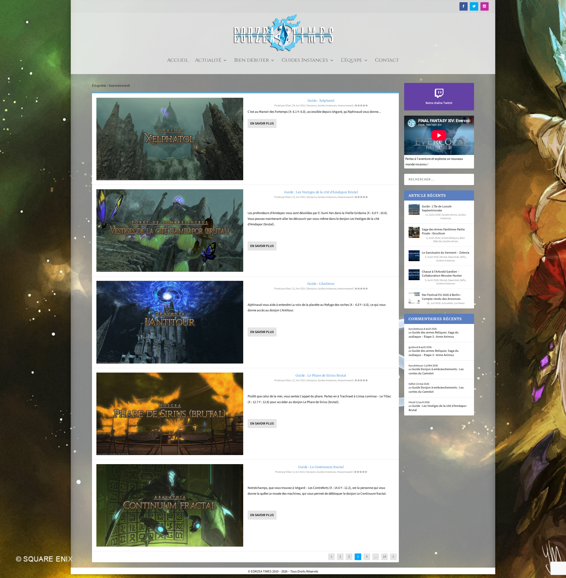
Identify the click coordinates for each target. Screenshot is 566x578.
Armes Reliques (450, 238)
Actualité (208, 61)
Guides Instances (305, 61)
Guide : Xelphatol (321, 101)
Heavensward (345, 105)
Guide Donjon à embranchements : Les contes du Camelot (436, 371)
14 (384, 556)
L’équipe (351, 61)
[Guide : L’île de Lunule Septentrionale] (414, 209)
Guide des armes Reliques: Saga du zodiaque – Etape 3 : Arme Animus (434, 334)
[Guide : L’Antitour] (169, 322)
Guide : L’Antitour (321, 284)
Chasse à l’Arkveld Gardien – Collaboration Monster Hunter (442, 274)
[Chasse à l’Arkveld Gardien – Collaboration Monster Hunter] (414, 274)
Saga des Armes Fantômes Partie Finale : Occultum (443, 231)
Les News (459, 303)
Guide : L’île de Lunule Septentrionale (436, 208)
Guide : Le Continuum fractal (321, 467)
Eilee (288, 105)
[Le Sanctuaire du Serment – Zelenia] (414, 255)
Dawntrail (453, 257)
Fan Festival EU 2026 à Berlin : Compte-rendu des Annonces (441, 297)
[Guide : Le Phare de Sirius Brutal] (169, 414)
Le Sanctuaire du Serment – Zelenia (445, 253)
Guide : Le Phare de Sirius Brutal (321, 375)
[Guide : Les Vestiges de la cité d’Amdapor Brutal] (169, 230)
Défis (463, 257)
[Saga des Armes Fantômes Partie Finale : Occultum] (414, 232)
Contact (387, 61)
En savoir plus (262, 123)
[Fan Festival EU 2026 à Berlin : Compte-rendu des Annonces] (414, 297)
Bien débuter (251, 61)
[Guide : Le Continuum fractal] (169, 505)
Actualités (447, 303)
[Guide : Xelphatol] (169, 139)
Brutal (443, 257)
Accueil (177, 61)
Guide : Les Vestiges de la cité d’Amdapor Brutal (321, 192)
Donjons (312, 105)
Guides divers (449, 215)
